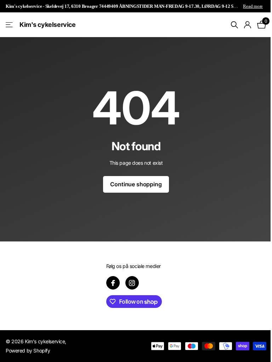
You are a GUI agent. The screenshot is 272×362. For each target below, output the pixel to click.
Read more (253, 6)
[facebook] (113, 283)
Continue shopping (136, 184)
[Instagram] (132, 283)
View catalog (10, 25)
